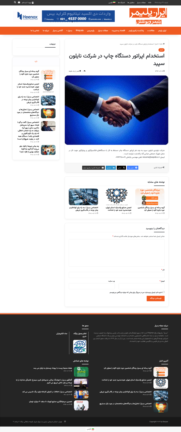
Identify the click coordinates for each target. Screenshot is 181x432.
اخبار (156, 44)
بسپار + (69, 30)
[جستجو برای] (15, 2)
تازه (36, 61)
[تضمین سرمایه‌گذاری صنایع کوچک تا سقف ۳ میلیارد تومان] (81, 405)
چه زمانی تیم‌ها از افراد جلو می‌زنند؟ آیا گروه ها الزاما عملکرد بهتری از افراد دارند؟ (29, 149)
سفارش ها (130, 2)
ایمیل (162, 281)
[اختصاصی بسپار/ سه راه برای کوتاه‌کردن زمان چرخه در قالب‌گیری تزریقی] (83, 197)
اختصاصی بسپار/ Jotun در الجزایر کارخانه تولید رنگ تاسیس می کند (47, 391)
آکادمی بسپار (58, 30)
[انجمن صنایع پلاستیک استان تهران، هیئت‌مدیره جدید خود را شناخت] (116, 197)
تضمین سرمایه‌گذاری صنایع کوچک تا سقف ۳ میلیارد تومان (50, 401)
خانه (149, 2)
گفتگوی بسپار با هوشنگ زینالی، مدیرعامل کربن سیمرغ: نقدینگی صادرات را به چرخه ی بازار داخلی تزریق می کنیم (44, 381)
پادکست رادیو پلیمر (136, 30)
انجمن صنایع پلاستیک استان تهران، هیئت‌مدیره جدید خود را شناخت (118, 209)
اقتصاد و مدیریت (118, 30)
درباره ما (46, 30)
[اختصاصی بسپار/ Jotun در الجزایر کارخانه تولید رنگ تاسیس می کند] (81, 395)
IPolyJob (79, 30)
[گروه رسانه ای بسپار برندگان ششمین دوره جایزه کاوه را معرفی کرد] (150, 197)
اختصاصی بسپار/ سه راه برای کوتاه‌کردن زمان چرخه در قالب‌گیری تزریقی (83, 209)
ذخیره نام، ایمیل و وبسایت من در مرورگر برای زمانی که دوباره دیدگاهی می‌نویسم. (135, 292)
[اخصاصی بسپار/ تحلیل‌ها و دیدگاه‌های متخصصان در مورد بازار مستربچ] (48, 113)
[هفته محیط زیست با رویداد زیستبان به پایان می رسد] (81, 372)
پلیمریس (90, 30)
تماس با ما (35, 30)
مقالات (151, 30)
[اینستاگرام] (65, 421)
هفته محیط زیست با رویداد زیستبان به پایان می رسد (52, 368)
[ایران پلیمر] (145, 16)
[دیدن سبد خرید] (19, 2)
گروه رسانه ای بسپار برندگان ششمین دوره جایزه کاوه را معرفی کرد (151, 209)
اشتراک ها (121, 2)
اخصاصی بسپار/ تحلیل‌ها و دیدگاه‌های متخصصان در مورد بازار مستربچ (28, 112)
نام (163, 270)
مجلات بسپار (141, 2)
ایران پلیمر (162, 30)
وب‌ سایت (111, 281)
